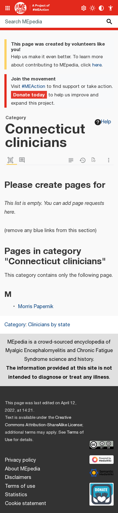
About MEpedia (22, 469)
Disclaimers (18, 477)
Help (106, 122)
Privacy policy (20, 460)
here (97, 65)
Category (15, 325)
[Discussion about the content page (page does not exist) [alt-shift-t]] (23, 160)
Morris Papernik (35, 307)
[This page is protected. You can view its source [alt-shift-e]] (72, 160)
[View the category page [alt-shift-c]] (11, 160)
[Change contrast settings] (101, 8)
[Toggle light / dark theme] (92, 8)
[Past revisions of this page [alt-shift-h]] (83, 160)
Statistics (16, 495)
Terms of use (20, 486)
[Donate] (101, 493)
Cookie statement (25, 504)
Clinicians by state (49, 325)
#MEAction (33, 86)
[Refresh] (95, 160)
